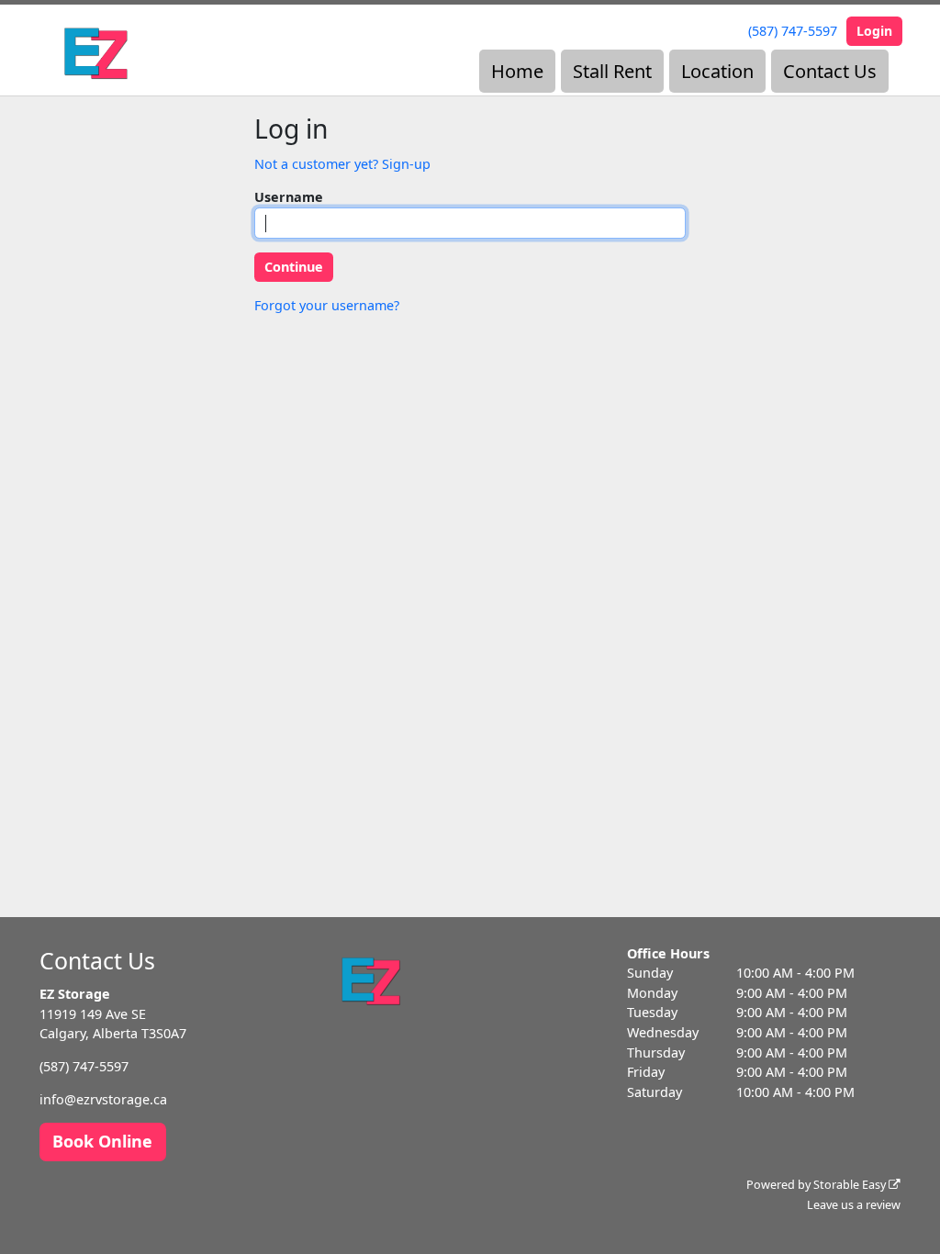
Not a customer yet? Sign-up (342, 164)
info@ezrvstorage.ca (103, 1099)
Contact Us (830, 71)
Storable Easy (851, 1184)
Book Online (102, 1141)
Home (517, 71)
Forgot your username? (326, 305)
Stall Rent (612, 71)
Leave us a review (854, 1205)
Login (874, 30)
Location (717, 71)
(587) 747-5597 (792, 30)
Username (288, 197)
